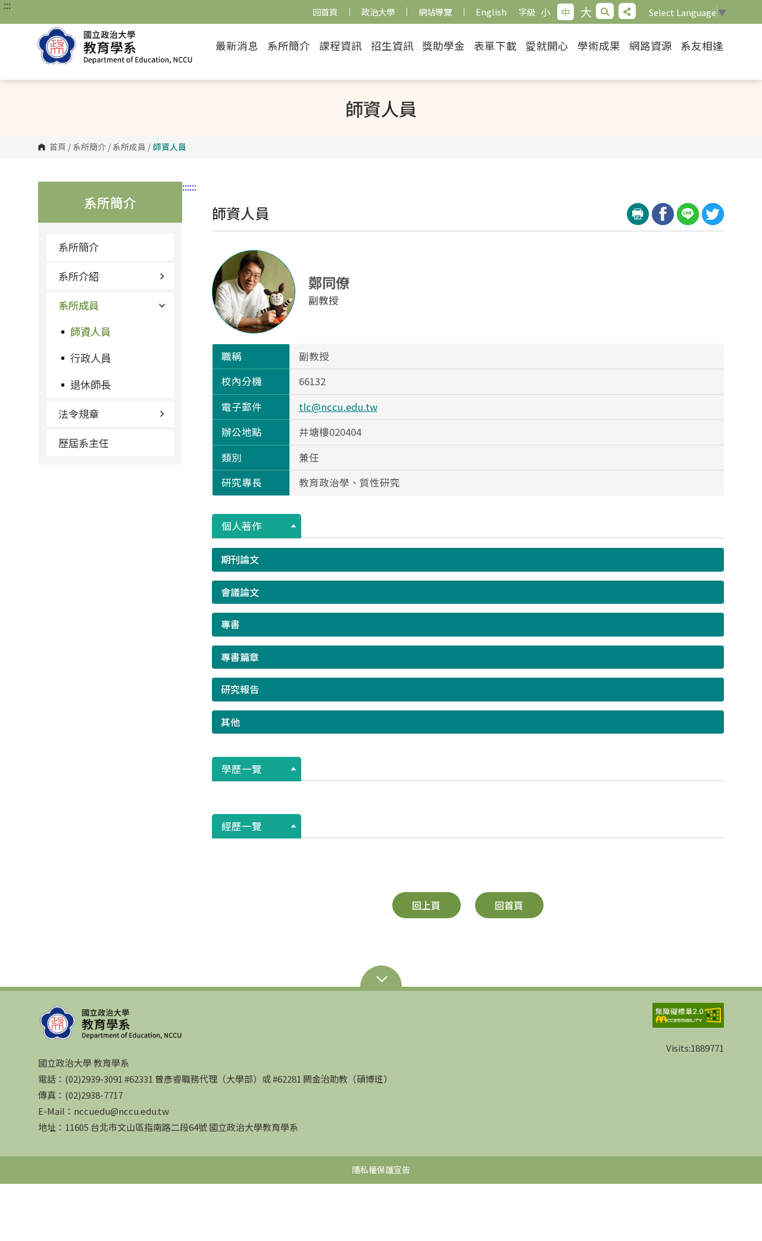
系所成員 (129, 147)
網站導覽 (435, 11)
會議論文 (240, 592)
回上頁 (426, 905)
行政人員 (90, 357)
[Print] (638, 214)
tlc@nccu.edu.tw (338, 407)
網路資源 (650, 45)
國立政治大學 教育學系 (124, 46)
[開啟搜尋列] (605, 11)
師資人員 (90, 331)
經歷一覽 (241, 826)
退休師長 (90, 384)
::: (7, 5)
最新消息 (237, 45)
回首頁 (325, 11)
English (491, 11)
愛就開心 (547, 45)
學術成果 (598, 45)
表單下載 (495, 45)
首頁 (57, 147)
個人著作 (241, 526)
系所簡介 (288, 45)
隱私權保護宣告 (381, 1169)
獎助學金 (443, 45)
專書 (230, 624)
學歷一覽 (241, 769)
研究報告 (240, 689)
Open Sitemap (381, 980)
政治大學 (378, 11)
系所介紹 (78, 276)
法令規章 (78, 413)
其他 (230, 722)
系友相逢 (701, 45)
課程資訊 (340, 45)
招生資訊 (392, 45)
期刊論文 (240, 559)
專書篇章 (240, 657)
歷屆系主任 (83, 442)
